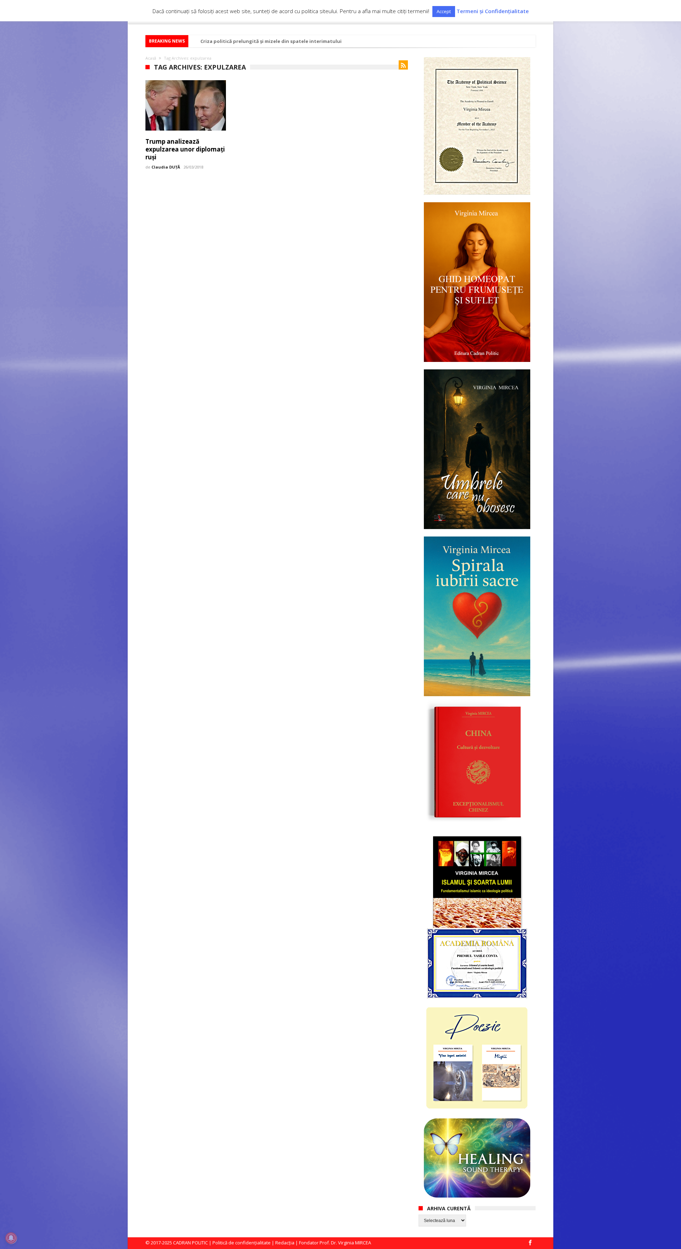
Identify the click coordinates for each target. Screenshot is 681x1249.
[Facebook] (530, 1243)
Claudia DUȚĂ (165, 167)
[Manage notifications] (11, 1238)
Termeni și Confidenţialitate (492, 11)
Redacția (284, 1242)
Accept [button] (444, 11)
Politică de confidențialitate (241, 1242)
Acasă (150, 58)
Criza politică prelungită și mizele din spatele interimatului (271, 41)
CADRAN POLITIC (190, 1242)
